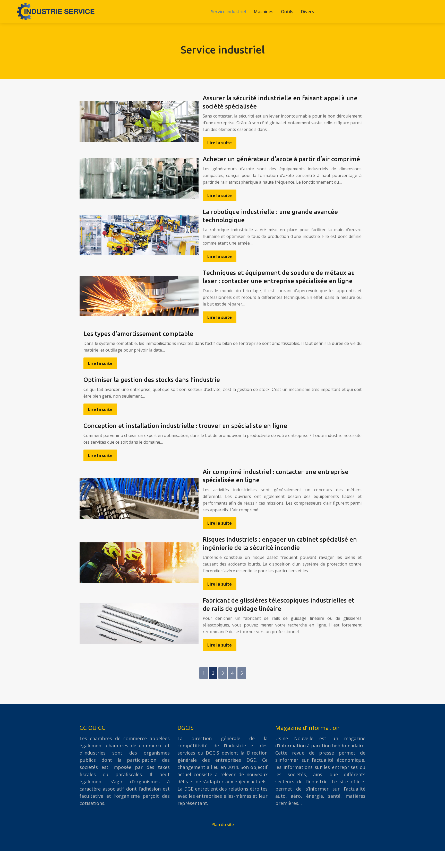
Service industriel (228, 11)
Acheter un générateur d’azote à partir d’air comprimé (281, 159)
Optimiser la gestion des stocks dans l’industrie (151, 379)
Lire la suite (219, 143)
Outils (287, 11)
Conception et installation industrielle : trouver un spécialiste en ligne (185, 425)
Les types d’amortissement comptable (138, 333)
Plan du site (222, 824)
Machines (263, 11)
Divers (307, 11)
